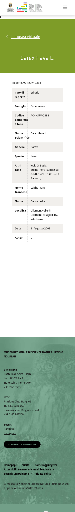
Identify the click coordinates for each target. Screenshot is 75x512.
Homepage (10, 465)
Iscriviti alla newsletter (22, 444)
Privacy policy (42, 474)
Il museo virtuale (25, 36)
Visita (25, 465)
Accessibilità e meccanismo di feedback (27, 469)
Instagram (10, 433)
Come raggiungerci (46, 465)
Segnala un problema (16, 474)
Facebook (9, 429)
